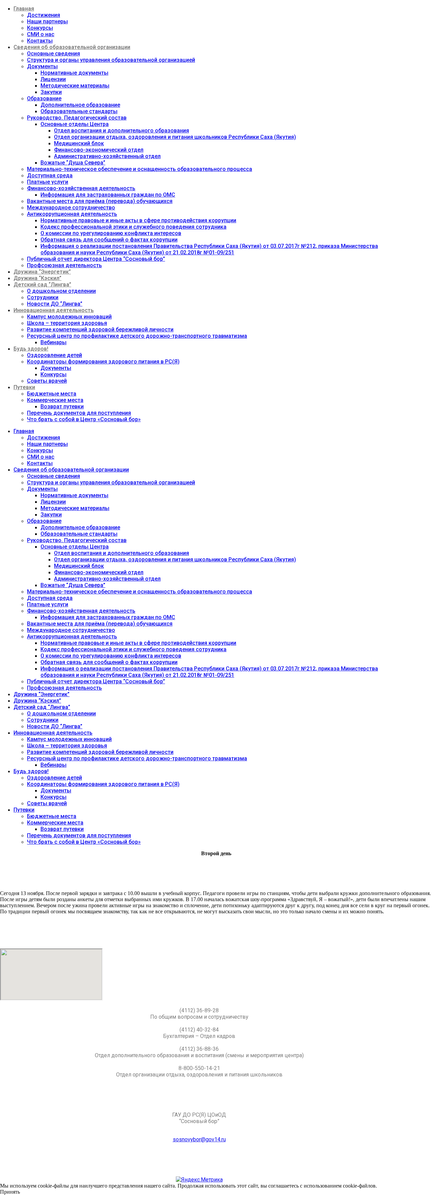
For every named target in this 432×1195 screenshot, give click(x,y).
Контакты (40, 40)
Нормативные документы (74, 73)
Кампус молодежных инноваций (69, 316)
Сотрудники (42, 297)
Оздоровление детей (54, 355)
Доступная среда (50, 175)
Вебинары (53, 342)
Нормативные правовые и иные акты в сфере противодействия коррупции (138, 220)
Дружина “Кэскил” (37, 278)
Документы (42, 66)
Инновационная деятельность (54, 310)
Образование (44, 98)
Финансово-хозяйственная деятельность (81, 188)
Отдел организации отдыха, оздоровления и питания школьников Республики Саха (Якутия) (175, 137)
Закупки (51, 92)
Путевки (24, 387)
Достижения (43, 15)
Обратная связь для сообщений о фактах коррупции (109, 239)
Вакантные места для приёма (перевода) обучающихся (99, 201)
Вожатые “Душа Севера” (72, 162)
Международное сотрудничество (71, 207)
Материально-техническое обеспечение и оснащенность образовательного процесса (139, 169)
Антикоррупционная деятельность (72, 214)
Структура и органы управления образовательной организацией (111, 60)
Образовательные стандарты (78, 111)
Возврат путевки (62, 406)
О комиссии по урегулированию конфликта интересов (110, 233)
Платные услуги (47, 182)
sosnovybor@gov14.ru (199, 1139)
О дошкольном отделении (61, 291)
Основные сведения (53, 53)
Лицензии (53, 79)
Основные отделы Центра (74, 124)
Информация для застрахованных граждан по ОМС (107, 195)
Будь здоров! (31, 349)
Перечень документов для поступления (79, 413)
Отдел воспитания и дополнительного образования (121, 130)
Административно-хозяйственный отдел (107, 156)
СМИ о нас (40, 34)
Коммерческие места (55, 400)
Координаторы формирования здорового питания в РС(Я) (103, 361)
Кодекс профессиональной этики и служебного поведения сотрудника (133, 227)
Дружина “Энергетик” (42, 272)
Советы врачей (47, 381)
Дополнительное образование (80, 105)
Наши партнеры (47, 21)
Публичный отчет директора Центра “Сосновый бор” (96, 259)
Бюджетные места (51, 393)
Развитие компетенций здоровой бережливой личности (100, 329)
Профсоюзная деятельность (64, 265)
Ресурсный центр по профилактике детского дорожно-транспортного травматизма (137, 336)
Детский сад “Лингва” (42, 284)
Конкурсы (40, 28)
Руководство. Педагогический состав (77, 118)
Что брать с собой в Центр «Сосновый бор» (84, 419)
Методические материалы (74, 85)
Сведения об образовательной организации (72, 47)
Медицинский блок (79, 143)
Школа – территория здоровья (67, 323)
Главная (24, 8)
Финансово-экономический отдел (98, 150)
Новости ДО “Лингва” (54, 304)
